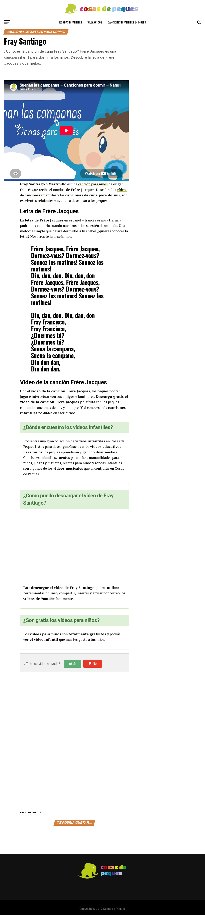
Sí (74, 664)
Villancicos (94, 22)
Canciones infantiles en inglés (127, 22)
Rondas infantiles (70, 22)
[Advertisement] (74, 547)
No (95, 664)
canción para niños (93, 184)
